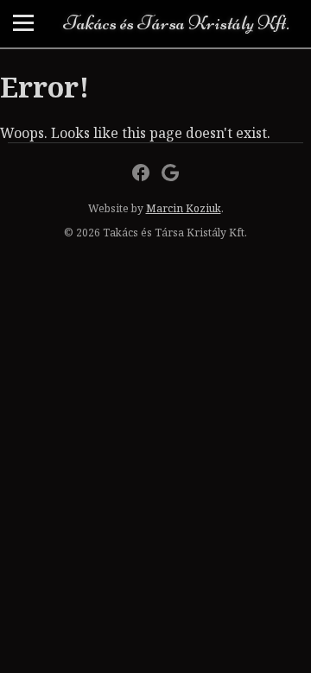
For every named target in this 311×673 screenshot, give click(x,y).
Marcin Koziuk (183, 208)
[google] (170, 172)
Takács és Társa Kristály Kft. (176, 22)
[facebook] (140, 172)
